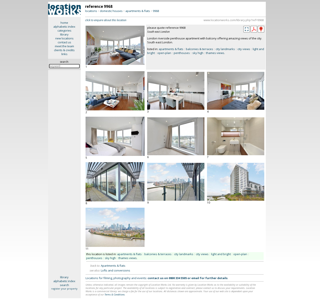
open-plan (164, 53)
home (64, 23)
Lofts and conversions (115, 270)
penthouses (182, 53)
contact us (64, 42)
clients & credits (64, 50)
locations (91, 11)
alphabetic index (64, 27)
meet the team (64, 46)
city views (243, 49)
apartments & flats (137, 11)
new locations (64, 38)
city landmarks (225, 49)
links (64, 54)
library (64, 34)
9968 (156, 11)
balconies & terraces (199, 49)
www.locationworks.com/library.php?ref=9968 (234, 20)
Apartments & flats (113, 266)
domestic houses (111, 11)
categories (64, 30)
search (64, 285)
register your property (64, 288)
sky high (197, 53)
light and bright (221, 254)
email (195, 278)
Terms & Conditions (114, 294)
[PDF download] (254, 31)
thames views (215, 53)
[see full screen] (246, 29)
